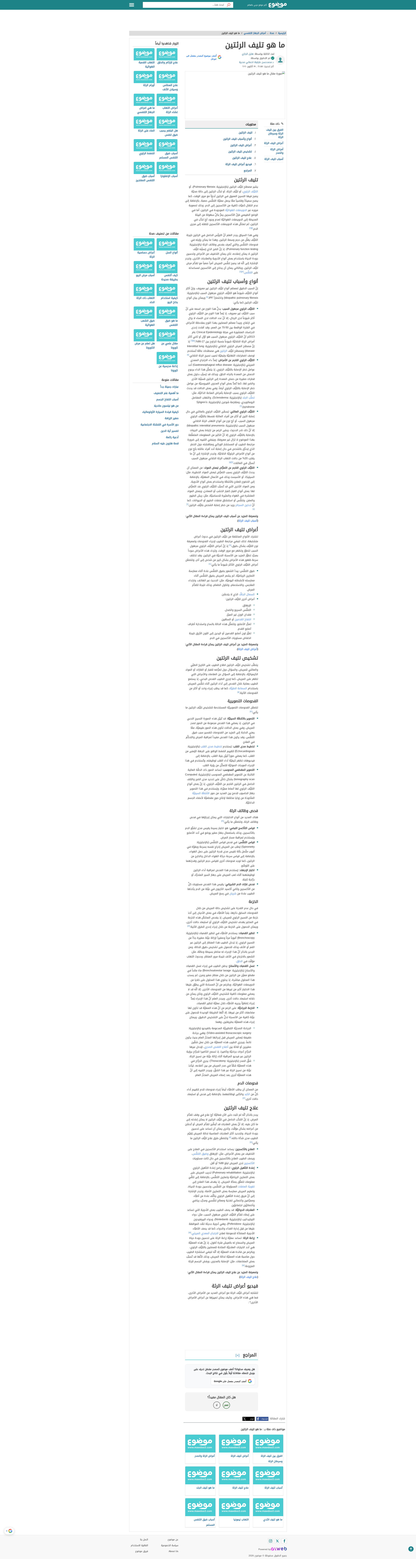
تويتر (252, 1419)
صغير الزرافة (172, 418)
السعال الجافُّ (247, 594)
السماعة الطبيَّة (238, 688)
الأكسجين (249, 1163)
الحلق (239, 961)
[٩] (230, 545)
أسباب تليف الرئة (273, 159)
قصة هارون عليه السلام (165, 443)
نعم (226, 1405)
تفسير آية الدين (170, 431)
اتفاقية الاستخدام (139, 1545)
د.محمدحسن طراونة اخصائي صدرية (256, 62)
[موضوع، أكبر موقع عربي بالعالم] (278, 5)
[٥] (194, 341)
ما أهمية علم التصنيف (166, 393)
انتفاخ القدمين (243, 619)
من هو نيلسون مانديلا (166, 406)
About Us (173, 1551)
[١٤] (251, 1142)
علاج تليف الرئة (248, 1276)
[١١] (238, 692)
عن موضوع (173, 1539)
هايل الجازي (248, 54)
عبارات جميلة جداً (169, 387)
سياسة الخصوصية (169, 1545)
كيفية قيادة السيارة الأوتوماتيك (160, 412)
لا (217, 1405)
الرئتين (223, 350)
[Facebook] (284, 1541)
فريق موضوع (141, 1551)
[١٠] (210, 564)
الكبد (247, 1094)
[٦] (192, 341)
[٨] (230, 462)
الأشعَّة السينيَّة (201, 793)
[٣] (242, 272)
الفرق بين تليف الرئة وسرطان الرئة (274, 133)
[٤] (207, 297)
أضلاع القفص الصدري (216, 1046)
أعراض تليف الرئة (273, 143)
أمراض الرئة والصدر (276, 151)
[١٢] (251, 711)
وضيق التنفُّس (200, 1153)
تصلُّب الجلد (248, 397)
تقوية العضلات (246, 1186)
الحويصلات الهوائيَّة (236, 210)
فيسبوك (264, 1419)
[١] (252, 228)
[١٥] (189, 1232)
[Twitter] (277, 1541)
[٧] (188, 355)
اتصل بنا (144, 1539)
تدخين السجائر (243, 505)
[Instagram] (270, 1541)
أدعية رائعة (172, 437)
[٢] (250, 228)
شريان (232, 893)
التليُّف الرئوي (250, 191)
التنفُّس (248, 272)
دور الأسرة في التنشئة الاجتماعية (160, 424)
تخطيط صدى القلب (211, 746)
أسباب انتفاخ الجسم (167, 399)
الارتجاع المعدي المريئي (205, 1233)
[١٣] (188, 926)
